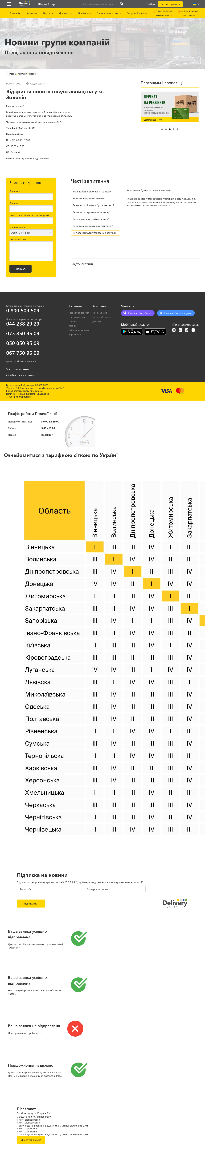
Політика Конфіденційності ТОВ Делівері (27, 394)
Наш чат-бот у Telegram (178, 313)
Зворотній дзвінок (137, 13)
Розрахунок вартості (79, 312)
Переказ (73, 321)
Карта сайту (75, 334)
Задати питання (82, 264)
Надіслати (20, 268)
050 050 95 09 (22, 343)
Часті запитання (17, 369)
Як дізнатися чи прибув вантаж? (91, 219)
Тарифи (72, 325)
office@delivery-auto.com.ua (28, 391)
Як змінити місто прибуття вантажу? (93, 205)
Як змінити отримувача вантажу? (92, 212)
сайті (170, 205)
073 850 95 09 (22, 333)
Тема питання (17, 227)
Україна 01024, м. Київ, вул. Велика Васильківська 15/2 (35, 388)
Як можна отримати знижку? (89, 198)
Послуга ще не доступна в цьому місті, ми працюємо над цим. (52, 1125)
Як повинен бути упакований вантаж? (94, 232)
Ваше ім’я (14, 191)
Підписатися (31, 903)
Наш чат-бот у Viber (139, 313)
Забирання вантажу (79, 329)
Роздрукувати (37, 83)
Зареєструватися (170, 4)
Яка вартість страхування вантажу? (92, 191)
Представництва (77, 317)
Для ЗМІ (96, 321)
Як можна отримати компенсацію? (93, 225)
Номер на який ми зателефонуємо (29, 215)
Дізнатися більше (31, 1139)
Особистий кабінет (20, 375)
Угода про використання (19, 396)
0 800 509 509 (22, 310)
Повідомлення (17, 239)
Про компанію (99, 312)
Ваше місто (15, 203)
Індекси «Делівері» (101, 317)
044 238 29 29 (22, 323)
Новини (33, 73)
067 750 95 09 (22, 353)
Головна (12, 73)
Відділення (84, 13)
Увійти (151, 4)
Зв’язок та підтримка (109, 13)
